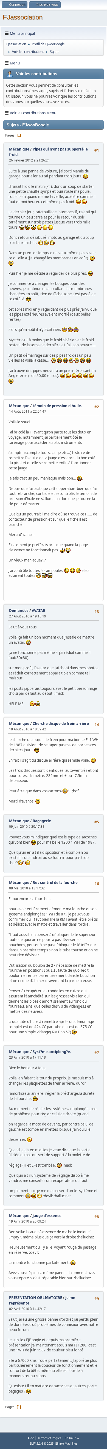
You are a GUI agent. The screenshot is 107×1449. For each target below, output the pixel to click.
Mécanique (19, 149)
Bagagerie (42, 820)
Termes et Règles (49, 1438)
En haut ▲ (72, 1438)
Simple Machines (66, 1443)
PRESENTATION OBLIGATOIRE (35, 1297)
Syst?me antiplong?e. (52, 1051)
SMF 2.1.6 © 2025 (41, 1443)
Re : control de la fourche (55, 882)
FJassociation (23, 17)
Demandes (19, 610)
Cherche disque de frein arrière (61, 723)
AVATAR (38, 610)
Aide (31, 1438)
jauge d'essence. (48, 1215)
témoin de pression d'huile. (57, 405)
